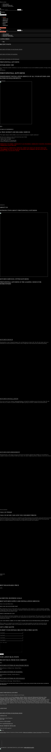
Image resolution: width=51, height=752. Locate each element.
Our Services (2, 69)
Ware (8, 699)
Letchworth (29, 697)
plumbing (4, 149)
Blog (4, 23)
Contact (5, 25)
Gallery (5, 22)
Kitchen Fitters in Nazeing (9, 54)
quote (26, 519)
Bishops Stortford (8, 698)
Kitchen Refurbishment (10, 452)
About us (5, 18)
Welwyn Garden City (32, 698)
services (16, 454)
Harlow (14, 698)
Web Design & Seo (29, 747)
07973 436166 (6, 4)
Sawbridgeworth (3, 699)
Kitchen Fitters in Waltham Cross (11, 49)
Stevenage (39, 698)
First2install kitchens (19, 401)
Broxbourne (41, 697)
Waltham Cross (13, 699)
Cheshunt (25, 698)
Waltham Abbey (19, 698)
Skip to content (3, 1)
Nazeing (43, 698)
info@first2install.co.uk (7, 5)
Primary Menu (3, 14)
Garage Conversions (37, 732)
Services (5, 20)
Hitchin (25, 697)
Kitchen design (6, 339)
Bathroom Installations (28, 732)
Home (4, 17)
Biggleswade (35, 697)
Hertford (21, 697)
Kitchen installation (9, 399)
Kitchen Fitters (3, 732)
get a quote (3, 27)
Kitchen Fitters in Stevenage (9, 59)
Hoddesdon (16, 697)
